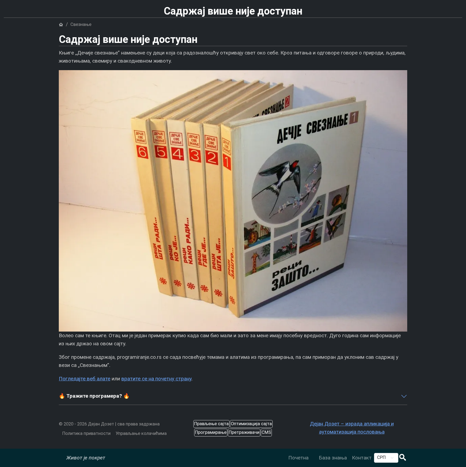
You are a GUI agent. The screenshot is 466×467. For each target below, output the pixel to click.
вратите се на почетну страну (156, 379)
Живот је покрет (85, 458)
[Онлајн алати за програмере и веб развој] (313, 453)
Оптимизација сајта (251, 423)
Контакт (362, 458)
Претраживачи (244, 432)
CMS (266, 432)
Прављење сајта (211, 423)
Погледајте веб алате (84, 379)
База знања (333, 458)
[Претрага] (402, 458)
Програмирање (211, 432)
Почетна (298, 458)
